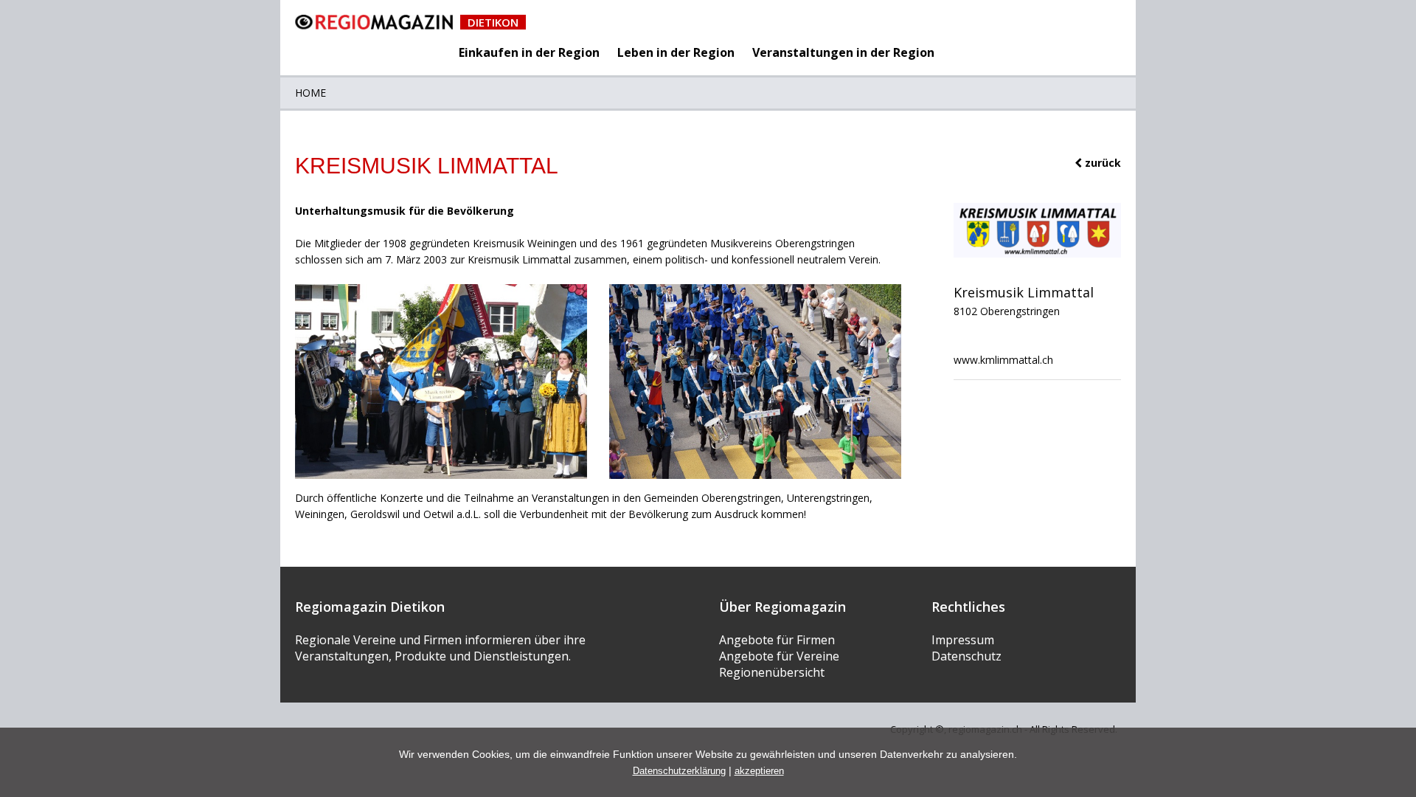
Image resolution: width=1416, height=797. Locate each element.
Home (310, 93)
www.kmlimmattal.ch (1003, 360)
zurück (1101, 163)
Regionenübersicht (772, 672)
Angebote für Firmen (777, 640)
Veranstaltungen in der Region (843, 52)
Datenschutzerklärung (679, 770)
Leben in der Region (676, 52)
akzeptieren (759, 770)
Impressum (962, 640)
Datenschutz (966, 656)
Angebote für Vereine (779, 656)
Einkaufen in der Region (529, 52)
